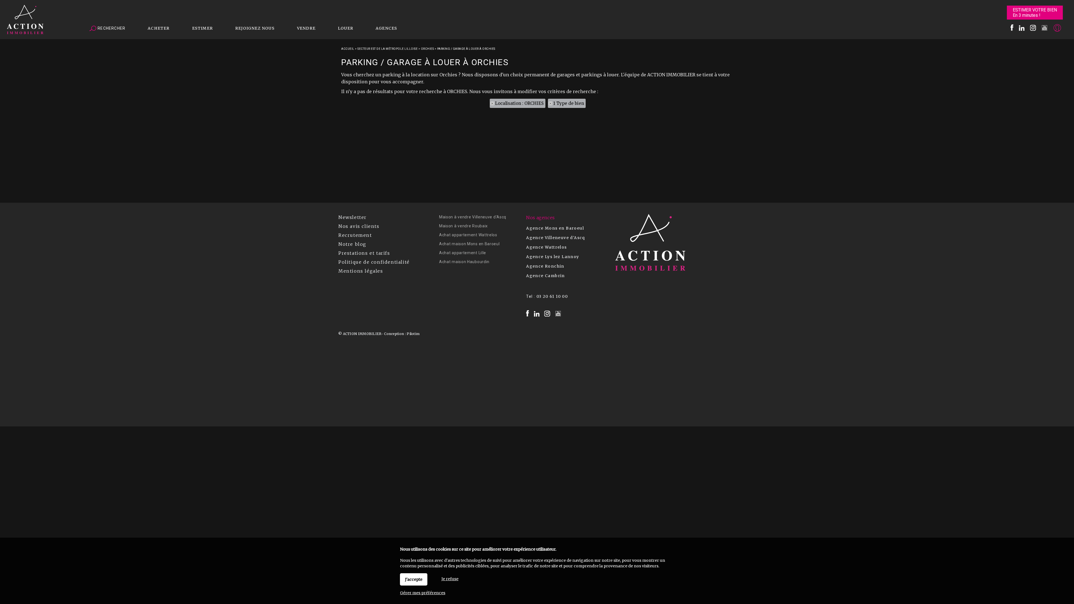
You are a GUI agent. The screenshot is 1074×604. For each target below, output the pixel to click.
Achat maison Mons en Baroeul (469, 244)
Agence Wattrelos (546, 247)
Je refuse (449, 578)
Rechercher (110, 28)
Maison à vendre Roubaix (463, 226)
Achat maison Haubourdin (464, 261)
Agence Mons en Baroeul (555, 228)
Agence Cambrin (545, 275)
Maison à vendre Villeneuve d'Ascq (472, 217)
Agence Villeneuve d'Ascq (555, 237)
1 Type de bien (568, 103)
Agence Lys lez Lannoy (552, 256)
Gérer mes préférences (422, 592)
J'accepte (413, 579)
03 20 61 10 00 (552, 296)
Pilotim (413, 334)
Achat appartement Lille (462, 253)
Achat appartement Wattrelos (468, 235)
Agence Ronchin (545, 266)
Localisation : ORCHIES (519, 103)
